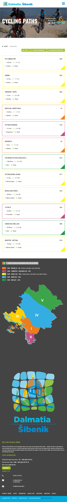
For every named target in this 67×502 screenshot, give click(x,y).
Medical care (31, 493)
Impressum (47, 493)
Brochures (39, 493)
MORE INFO (6, 468)
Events (15, 493)
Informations (22, 493)
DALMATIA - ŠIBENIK (7, 493)
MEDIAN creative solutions (46, 498)
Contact (54, 493)
